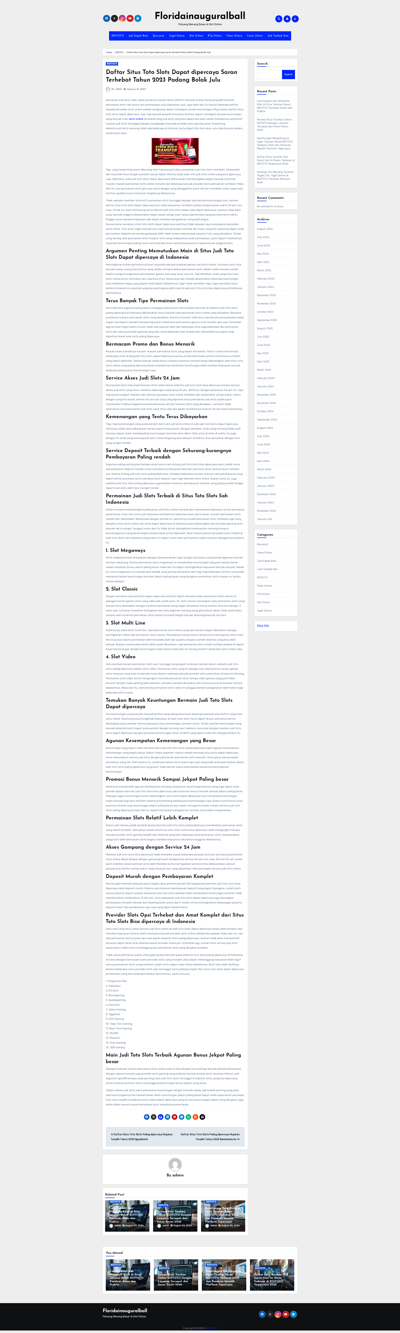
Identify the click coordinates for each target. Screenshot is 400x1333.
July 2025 (263, 336)
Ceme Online (255, 36)
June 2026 (263, 245)
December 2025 (266, 295)
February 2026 (266, 278)
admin (118, 89)
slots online (136, 118)
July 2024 (263, 436)
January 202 (264, 519)
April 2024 (263, 461)
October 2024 (265, 411)
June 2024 (263, 444)
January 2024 (265, 485)
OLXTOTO (211, 1328)
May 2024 (263, 452)
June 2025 (263, 345)
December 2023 (266, 494)
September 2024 (267, 419)
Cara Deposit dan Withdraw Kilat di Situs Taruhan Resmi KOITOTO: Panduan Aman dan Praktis (126, 1215)
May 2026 (263, 253)
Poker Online (234, 36)
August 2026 (265, 228)
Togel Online (177, 36)
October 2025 (265, 311)
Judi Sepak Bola (138, 36)
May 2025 (263, 353)
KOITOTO (117, 36)
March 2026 (264, 270)
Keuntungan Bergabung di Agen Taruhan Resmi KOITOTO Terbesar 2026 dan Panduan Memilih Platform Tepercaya (222, 1215)
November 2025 (266, 303)
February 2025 (266, 378)
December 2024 (266, 394)
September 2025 (267, 320)
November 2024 (266, 403)
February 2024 (266, 477)
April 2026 (263, 262)
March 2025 (264, 369)
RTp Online (215, 36)
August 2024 (265, 427)
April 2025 (263, 361)
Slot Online (196, 36)
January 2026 (265, 286)
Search (262, 63)
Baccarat (158, 36)
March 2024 (264, 469)
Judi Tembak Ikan (278, 36)
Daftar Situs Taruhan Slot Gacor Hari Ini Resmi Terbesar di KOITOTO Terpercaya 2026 (276, 160)
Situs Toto (263, 625)
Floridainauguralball (200, 16)
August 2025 (265, 328)
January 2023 (265, 502)
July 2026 (263, 237)
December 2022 (266, 510)
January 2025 (265, 386)
